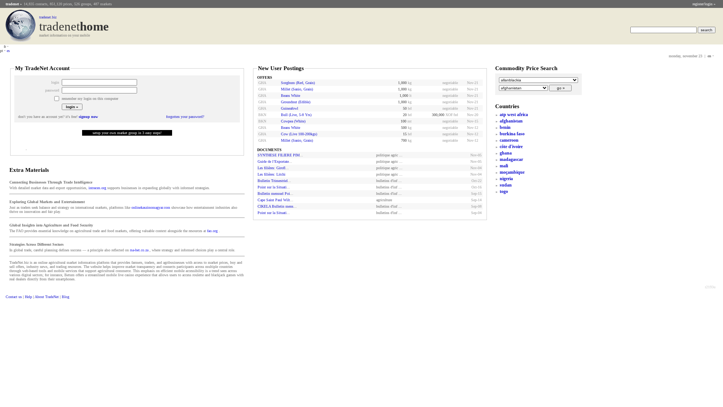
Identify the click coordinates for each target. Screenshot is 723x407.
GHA (262, 83)
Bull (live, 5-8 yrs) (296, 115)
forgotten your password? (185, 117)
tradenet (12, 4)
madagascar (511, 159)
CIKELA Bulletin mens (275, 206)
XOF (449, 115)
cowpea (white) (293, 121)
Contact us (14, 297)
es (8, 51)
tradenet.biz (47, 17)
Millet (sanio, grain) (297, 89)
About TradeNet (47, 297)
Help (28, 297)
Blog (65, 297)
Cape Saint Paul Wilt (274, 200)
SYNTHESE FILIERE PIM (279, 155)
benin (505, 127)
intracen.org (97, 188)
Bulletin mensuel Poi (274, 193)
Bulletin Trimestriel (273, 181)
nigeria (506, 178)
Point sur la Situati (272, 187)
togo (504, 191)
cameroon (509, 140)
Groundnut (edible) (295, 102)
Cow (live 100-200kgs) (299, 134)
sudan (506, 185)
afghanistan (511, 121)
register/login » (703, 4)
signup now (88, 117)
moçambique (512, 172)
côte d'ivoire (511, 146)
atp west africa (514, 114)
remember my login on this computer (90, 98)
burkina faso (512, 133)
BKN (262, 115)
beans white (290, 95)
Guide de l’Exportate (273, 161)
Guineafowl (289, 108)
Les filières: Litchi (271, 174)
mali (504, 165)
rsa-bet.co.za (139, 250)
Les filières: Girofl (271, 168)
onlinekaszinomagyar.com (150, 207)
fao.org (212, 231)
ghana (506, 153)
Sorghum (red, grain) (298, 83)
